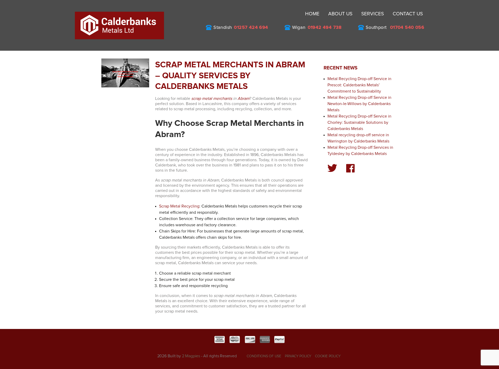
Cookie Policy (327, 356)
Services (372, 13)
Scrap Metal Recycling (179, 206)
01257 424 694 (251, 27)
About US (340, 13)
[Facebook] (350, 168)
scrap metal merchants (211, 98)
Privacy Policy (298, 356)
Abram (244, 98)
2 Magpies (191, 356)
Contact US (408, 13)
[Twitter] (332, 168)
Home (312, 13)
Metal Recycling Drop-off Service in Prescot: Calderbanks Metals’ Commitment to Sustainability (359, 85)
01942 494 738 (325, 27)
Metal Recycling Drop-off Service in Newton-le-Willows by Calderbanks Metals (359, 103)
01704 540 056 (407, 27)
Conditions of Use (264, 356)
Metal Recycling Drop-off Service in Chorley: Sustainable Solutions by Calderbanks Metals (359, 122)
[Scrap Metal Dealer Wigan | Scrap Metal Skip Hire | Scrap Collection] (119, 25)
